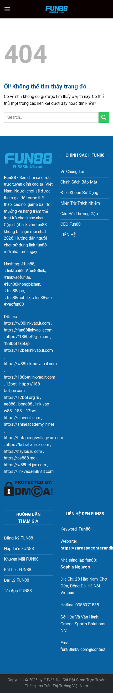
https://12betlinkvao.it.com (28, 350)
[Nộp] (104, 117)
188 (18, 410)
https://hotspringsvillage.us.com (33, 437)
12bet (11, 384)
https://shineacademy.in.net (29, 424)
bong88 (25, 404)
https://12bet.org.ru (21, 397)
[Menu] (7, 9)
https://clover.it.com (22, 417)
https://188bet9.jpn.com (27, 336)
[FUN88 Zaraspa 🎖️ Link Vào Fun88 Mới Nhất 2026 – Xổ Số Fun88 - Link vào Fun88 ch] (56, 9)
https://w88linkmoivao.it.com (30, 363)
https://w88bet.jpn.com (25, 464)
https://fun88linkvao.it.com (28, 330)
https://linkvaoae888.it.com (29, 471)
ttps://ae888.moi (21, 458)
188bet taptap (17, 343)
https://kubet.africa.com (27, 444)
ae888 (10, 404)
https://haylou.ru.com (23, 451)
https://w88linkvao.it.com (27, 323)
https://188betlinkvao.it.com (29, 377)
